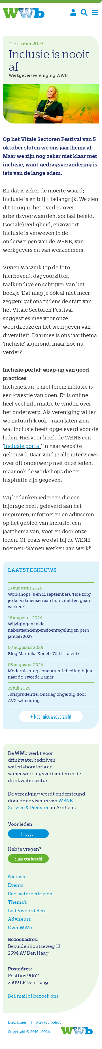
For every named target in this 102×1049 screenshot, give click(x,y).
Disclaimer (17, 1022)
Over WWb (20, 927)
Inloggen (28, 834)
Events (16, 885)
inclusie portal (22, 446)
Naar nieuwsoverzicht (52, 716)
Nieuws (16, 876)
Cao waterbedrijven (30, 893)
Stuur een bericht (28, 858)
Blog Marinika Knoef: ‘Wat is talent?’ (44, 653)
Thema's (17, 902)
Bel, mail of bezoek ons (33, 995)
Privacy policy (48, 1022)
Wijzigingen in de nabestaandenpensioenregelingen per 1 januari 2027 (48, 630)
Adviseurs (19, 919)
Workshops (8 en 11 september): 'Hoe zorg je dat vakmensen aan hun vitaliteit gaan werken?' (49, 600)
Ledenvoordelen (26, 910)
